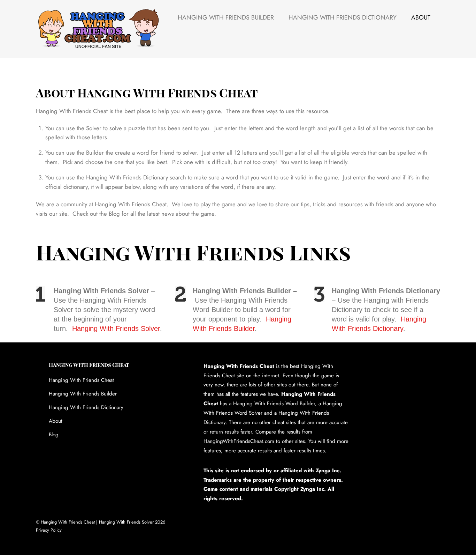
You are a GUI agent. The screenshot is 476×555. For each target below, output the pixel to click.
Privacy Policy (49, 530)
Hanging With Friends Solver (116, 328)
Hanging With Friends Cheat (81, 380)
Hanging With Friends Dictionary (343, 17)
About (420, 17)
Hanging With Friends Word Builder (274, 403)
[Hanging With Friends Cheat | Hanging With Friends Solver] (98, 45)
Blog (54, 434)
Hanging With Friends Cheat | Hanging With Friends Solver (97, 522)
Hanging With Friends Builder (226, 17)
